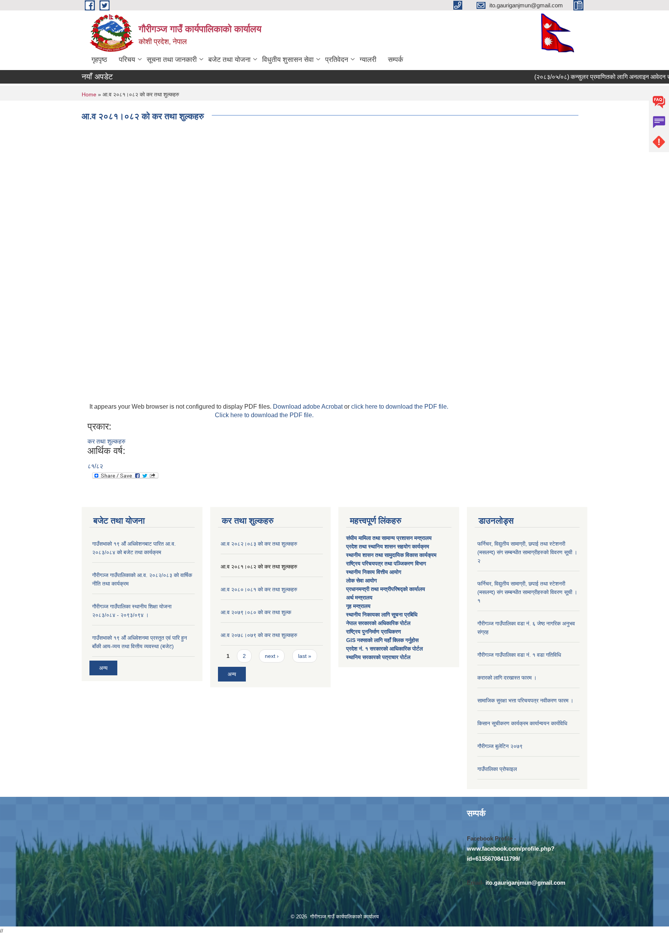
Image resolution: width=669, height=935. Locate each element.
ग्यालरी (368, 59)
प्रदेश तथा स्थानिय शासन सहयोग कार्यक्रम (388, 546)
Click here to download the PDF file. (264, 415)
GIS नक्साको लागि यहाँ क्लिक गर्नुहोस (382, 640)
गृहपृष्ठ (99, 59)
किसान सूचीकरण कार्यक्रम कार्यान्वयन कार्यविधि (522, 723)
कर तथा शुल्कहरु (106, 441)
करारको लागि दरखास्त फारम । (507, 678)
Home (89, 94)
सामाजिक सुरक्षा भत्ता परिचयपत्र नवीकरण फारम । (525, 700)
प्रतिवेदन (336, 59)
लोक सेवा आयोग (362, 580)
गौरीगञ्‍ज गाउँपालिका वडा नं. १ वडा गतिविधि (519, 655)
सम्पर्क (395, 59)
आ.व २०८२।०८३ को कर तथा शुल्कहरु (259, 544)
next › (272, 656)
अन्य (103, 668)
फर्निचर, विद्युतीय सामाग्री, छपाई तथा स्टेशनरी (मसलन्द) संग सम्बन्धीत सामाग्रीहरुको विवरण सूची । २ (527, 552)
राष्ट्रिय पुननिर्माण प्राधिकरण (373, 631)
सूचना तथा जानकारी (172, 59)
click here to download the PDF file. (399, 406)
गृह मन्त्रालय (358, 606)
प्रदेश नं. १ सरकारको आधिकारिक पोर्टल (384, 649)
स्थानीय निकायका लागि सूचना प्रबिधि (381, 614)
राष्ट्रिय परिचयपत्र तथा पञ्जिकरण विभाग (386, 563)
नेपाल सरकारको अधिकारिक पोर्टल (378, 623)
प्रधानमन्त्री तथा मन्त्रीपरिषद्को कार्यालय (386, 589)
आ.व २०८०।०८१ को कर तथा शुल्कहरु (259, 589)
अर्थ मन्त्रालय (359, 597)
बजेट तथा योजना (229, 59)
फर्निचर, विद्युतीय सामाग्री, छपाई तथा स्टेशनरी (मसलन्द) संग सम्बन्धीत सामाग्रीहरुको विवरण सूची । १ (527, 592)
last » (304, 656)
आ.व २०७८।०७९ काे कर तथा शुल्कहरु (259, 635)
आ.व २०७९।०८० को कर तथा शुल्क (256, 612)
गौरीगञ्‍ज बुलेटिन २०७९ (500, 746)
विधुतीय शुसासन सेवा (288, 59)
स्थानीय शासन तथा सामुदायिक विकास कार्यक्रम (391, 555)
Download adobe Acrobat (308, 406)
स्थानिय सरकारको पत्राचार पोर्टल (378, 657)
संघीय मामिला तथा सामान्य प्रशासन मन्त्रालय (389, 538)
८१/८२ (95, 466)
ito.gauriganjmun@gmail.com (525, 882)
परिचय (127, 59)
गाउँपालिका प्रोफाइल (497, 769)
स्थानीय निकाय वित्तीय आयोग (374, 572)
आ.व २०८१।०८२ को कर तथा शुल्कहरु (259, 566)
